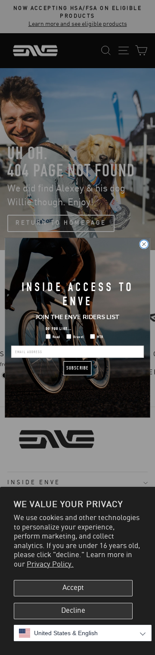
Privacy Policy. (50, 564)
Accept (73, 587)
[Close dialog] (144, 244)
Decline (73, 610)
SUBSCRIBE (77, 368)
